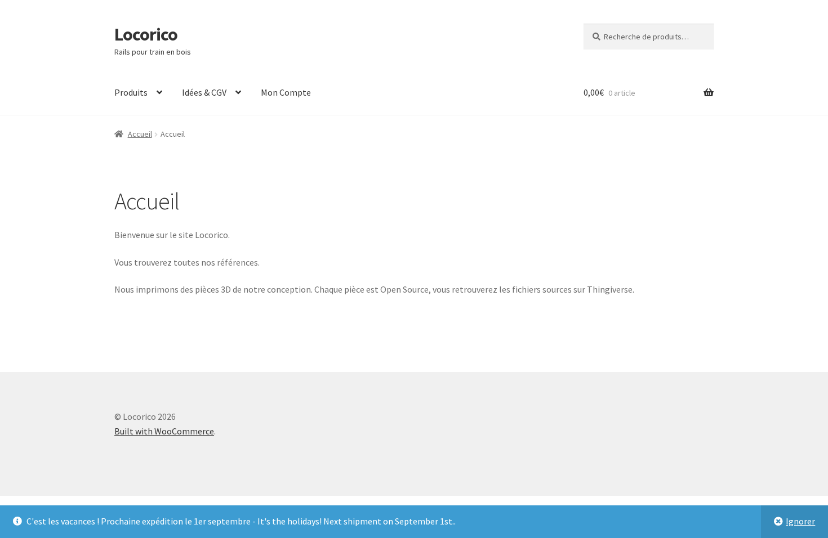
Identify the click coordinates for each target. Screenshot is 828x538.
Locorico (145, 34)
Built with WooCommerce (164, 431)
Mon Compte (286, 92)
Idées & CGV (204, 92)
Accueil (140, 134)
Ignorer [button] (800, 521)
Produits (131, 92)
